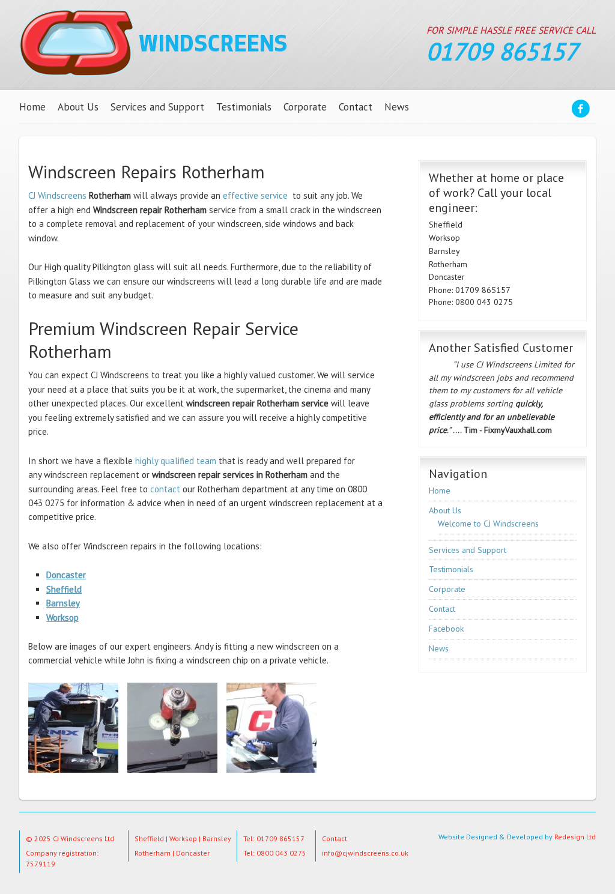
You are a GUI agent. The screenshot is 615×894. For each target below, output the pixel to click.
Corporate (305, 106)
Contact (355, 106)
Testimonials (243, 106)
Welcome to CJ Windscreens (488, 523)
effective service (255, 195)
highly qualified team (174, 461)
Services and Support (157, 106)
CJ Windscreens (152, 42)
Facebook (581, 111)
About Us (78, 106)
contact (165, 489)
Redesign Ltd (575, 836)
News (396, 106)
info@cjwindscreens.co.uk (365, 852)
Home (32, 106)
